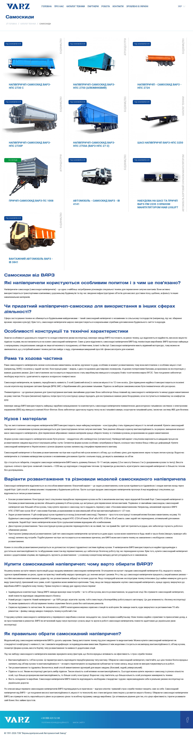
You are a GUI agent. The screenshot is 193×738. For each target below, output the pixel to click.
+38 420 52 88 (50, 718)
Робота (105, 6)
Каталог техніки (76, 6)
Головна (47, 6)
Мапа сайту (79, 722)
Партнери (93, 6)
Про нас (59, 6)
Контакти (118, 6)
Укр (180, 6)
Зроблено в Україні (137, 6)
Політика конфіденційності (55, 722)
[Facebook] (187, 719)
